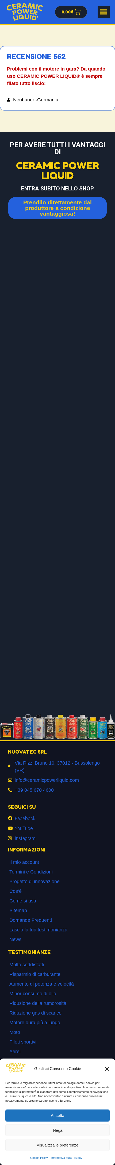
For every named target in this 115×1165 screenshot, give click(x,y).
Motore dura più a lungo (34, 1022)
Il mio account (24, 862)
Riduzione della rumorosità (37, 1003)
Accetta (57, 1115)
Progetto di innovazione (34, 881)
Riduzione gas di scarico (35, 1013)
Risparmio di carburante (34, 974)
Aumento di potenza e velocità (41, 984)
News (15, 939)
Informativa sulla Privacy (66, 1157)
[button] (107, 1069)
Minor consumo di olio (32, 993)
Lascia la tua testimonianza (38, 929)
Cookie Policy (39, 1157)
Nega (57, 1130)
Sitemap (18, 910)
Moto (14, 1032)
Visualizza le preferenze (57, 1145)
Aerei (15, 1051)
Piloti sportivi (22, 1042)
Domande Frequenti (30, 920)
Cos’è (15, 891)
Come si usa (22, 901)
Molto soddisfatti (26, 964)
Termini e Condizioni (31, 872)
